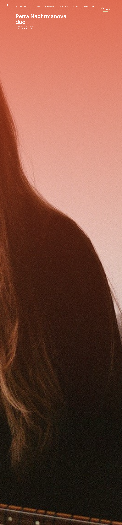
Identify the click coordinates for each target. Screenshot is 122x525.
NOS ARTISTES (36, 6)
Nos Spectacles (21, 6)
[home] (8, 5)
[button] (50, 6)
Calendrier (64, 6)
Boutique (76, 6)
